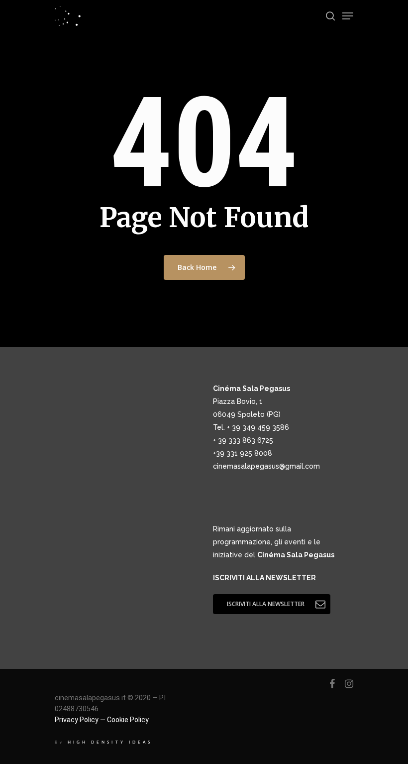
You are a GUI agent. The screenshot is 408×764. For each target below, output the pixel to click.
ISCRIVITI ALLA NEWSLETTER (264, 578)
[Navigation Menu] (347, 16)
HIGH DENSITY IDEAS (110, 742)
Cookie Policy (128, 720)
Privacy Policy (77, 720)
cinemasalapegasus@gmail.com (266, 466)
